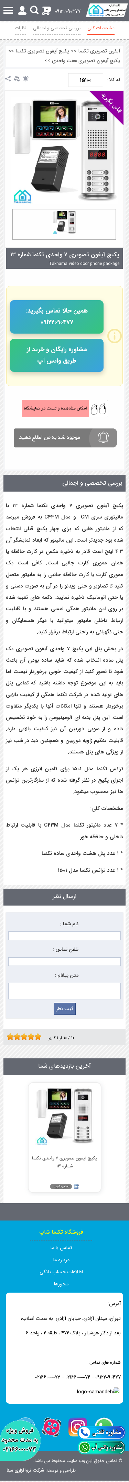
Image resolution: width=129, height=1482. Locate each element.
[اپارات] (51, 1427)
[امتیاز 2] (12, 1036)
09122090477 (67, 12)
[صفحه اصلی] (107, 10)
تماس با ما (61, 1248)
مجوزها (61, 1284)
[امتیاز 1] (8, 1036)
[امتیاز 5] (22, 1036)
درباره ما (61, 1260)
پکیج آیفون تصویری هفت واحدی (86, 61)
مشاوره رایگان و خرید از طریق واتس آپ (57, 355)
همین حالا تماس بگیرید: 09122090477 (57, 316)
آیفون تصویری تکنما (99, 51)
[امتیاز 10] (39, 1036)
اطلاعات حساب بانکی (61, 1272)
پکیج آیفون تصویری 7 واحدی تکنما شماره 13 (64, 254)
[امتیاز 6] (26, 1036)
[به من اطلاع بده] (26, 78)
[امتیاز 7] (29, 1036)
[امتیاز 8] (32, 1036)
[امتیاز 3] (15, 1036)
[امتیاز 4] (19, 1036)
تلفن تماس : (65, 950)
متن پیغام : (66, 975)
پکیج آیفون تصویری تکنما (42, 51)
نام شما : (69, 924)
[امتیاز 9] (36, 1036)
